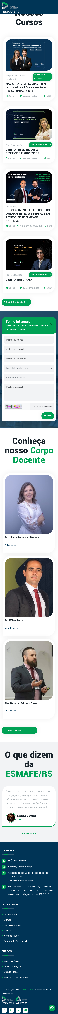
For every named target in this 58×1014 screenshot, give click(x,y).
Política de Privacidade (15, 941)
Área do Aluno (11, 935)
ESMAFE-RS (27, 989)
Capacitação (10, 972)
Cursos (7, 920)
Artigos (7, 930)
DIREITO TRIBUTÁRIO (19, 279)
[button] (22, 834)
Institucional (10, 914)
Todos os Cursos (15, 302)
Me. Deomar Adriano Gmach (22, 703)
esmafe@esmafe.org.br (20, 866)
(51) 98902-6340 (17, 860)
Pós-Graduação (12, 966)
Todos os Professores (18, 730)
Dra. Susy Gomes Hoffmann (22, 537)
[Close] (50, 323)
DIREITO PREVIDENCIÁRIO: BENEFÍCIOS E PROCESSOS (22, 151)
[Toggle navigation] (54, 7)
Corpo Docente (12, 925)
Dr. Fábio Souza (14, 620)
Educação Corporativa (15, 977)
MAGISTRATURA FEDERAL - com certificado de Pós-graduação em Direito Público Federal (26, 87)
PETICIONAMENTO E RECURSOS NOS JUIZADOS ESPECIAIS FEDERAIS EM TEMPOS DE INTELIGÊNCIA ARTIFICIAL (29, 216)
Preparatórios (11, 961)
